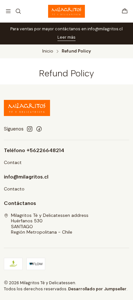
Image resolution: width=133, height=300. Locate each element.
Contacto (14, 189)
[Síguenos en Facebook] (39, 129)
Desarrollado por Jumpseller (97, 289)
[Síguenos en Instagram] (29, 129)
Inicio (47, 51)
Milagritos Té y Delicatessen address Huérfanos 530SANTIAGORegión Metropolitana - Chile (49, 223)
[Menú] (8, 11)
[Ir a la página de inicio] (66, 11)
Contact (13, 162)
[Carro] (124, 11)
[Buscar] (18, 11)
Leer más (66, 37)
